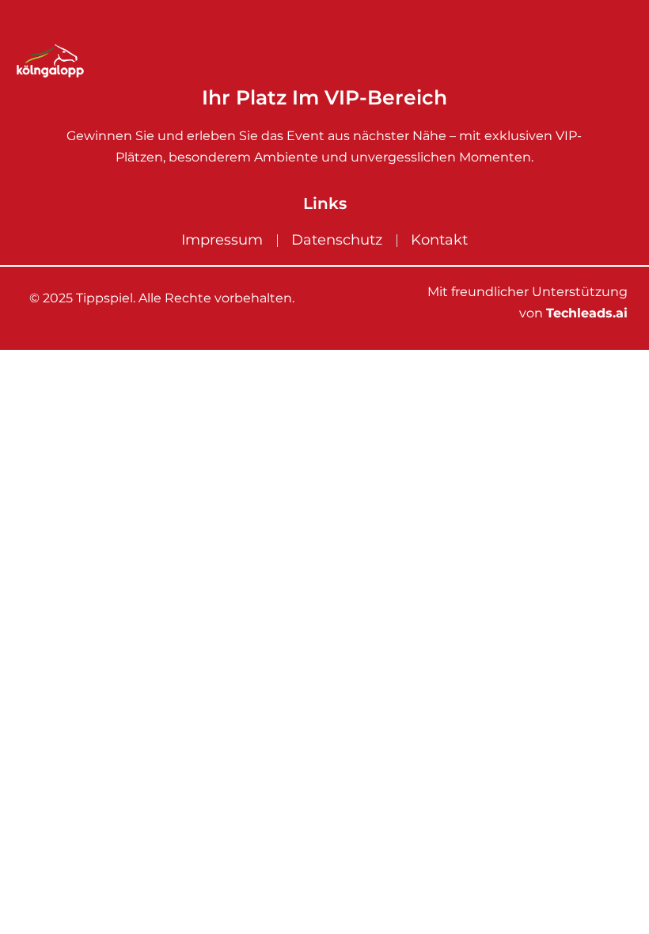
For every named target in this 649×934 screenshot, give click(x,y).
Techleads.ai (587, 313)
